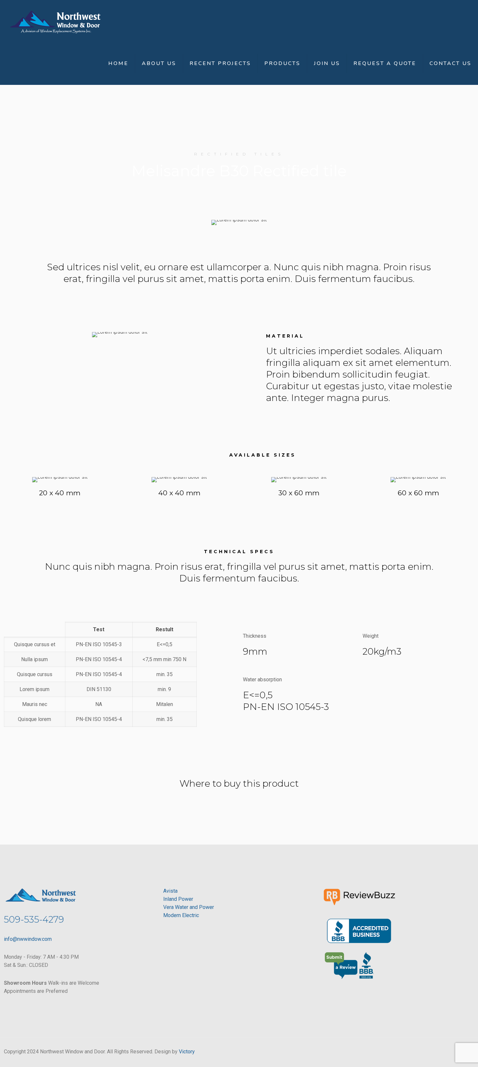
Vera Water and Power (188, 907)
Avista (170, 891)
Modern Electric (181, 915)
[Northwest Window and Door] (55, 21)
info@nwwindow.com (28, 939)
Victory (187, 1051)
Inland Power (178, 899)
